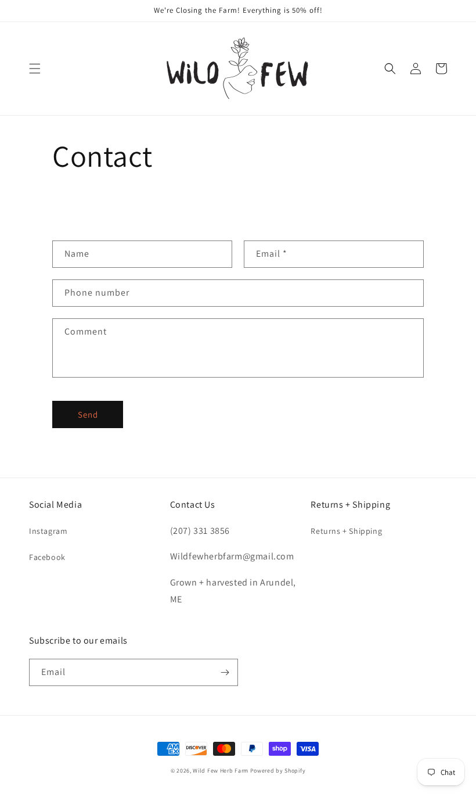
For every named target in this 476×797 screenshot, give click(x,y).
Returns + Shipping (346, 531)
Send (88, 414)
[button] (35, 68)
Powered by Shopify (278, 770)
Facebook (47, 557)
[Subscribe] (224, 672)
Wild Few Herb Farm (220, 770)
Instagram (48, 531)
